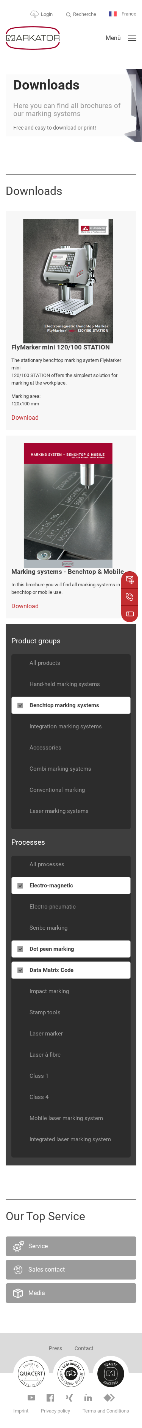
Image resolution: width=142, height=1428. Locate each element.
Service (38, 1246)
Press (55, 1348)
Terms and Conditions (106, 1411)
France (128, 14)
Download (25, 417)
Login (47, 14)
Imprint (20, 1411)
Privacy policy (55, 1411)
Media (36, 1293)
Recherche (84, 14)
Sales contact (46, 1269)
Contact (84, 1348)
